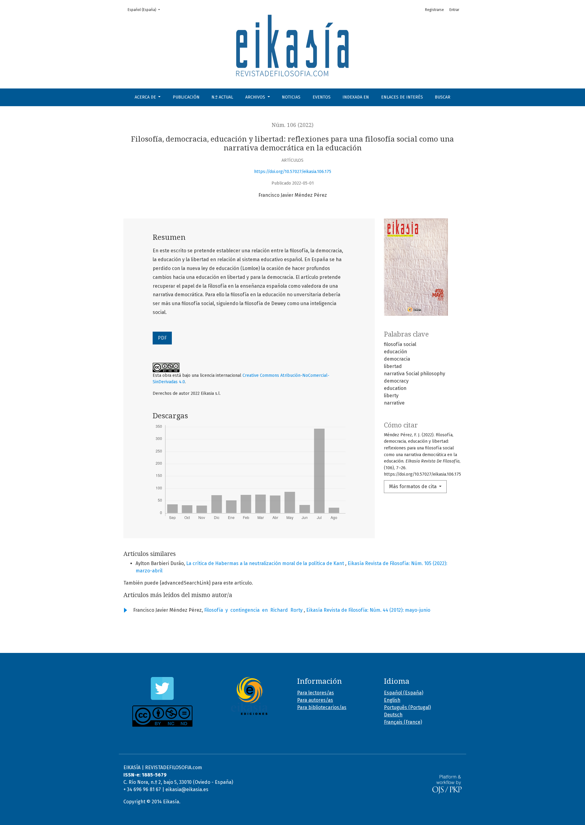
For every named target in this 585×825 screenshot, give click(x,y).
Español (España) (145, 9)
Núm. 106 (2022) (293, 125)
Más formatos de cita (413, 486)
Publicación (186, 97)
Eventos (322, 97)
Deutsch (393, 715)
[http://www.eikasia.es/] (249, 696)
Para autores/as (315, 700)
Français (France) (403, 722)
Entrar (454, 10)
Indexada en (355, 97)
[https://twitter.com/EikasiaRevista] (162, 688)
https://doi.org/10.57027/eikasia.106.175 (292, 171)
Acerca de (146, 97)
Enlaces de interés (402, 97)
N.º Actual (222, 97)
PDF (162, 338)
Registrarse (434, 10)
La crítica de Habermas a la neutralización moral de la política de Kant (265, 563)
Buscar (442, 97)
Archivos (255, 97)
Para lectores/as (315, 693)
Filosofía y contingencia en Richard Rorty (254, 610)
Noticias (291, 97)
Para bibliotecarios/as (321, 707)
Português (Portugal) (407, 707)
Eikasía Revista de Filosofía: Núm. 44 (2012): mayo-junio (368, 610)
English (392, 700)
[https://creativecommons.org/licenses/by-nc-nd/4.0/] (162, 716)
